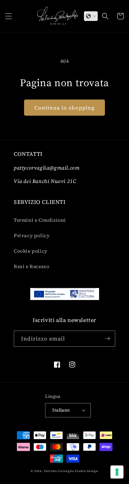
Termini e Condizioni (40, 220)
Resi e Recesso (31, 266)
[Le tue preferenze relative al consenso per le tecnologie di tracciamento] (116, 472)
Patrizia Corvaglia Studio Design (71, 471)
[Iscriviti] (107, 339)
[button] (8, 16)
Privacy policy (32, 235)
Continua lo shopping (64, 107)
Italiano (61, 410)
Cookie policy (30, 250)
